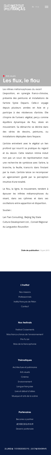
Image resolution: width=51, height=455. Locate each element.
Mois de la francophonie (24, 344)
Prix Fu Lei (24, 339)
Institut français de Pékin (25, 301)
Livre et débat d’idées (25, 391)
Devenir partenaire (25, 429)
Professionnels (24, 297)
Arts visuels (25, 372)
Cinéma (25, 377)
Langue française (25, 386)
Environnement (25, 381)
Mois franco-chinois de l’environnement (25, 334)
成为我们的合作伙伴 (24, 424)
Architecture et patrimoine (25, 367)
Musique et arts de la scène (25, 396)
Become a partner (24, 419)
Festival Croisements (25, 329)
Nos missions (25, 292)
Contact (25, 306)
